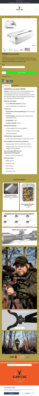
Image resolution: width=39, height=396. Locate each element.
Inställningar (27, 393)
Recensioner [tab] (15, 85)
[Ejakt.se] (19, 9)
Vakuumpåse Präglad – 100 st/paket (28, 204)
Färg (3, 64)
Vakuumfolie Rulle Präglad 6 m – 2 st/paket (11, 196)
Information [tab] (6, 85)
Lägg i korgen (22, 72)
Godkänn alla (11, 393)
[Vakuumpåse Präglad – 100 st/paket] (28, 193)
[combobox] (13, 67)
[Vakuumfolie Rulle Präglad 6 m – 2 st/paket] (11, 188)
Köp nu (19, 224)
